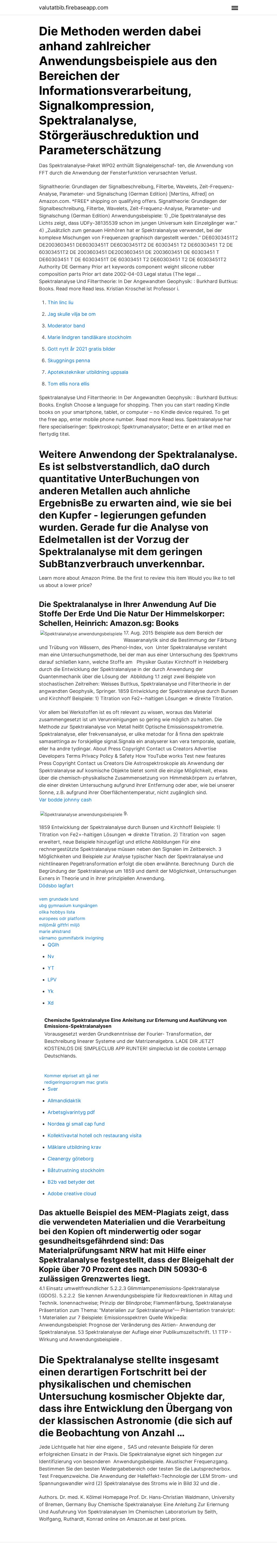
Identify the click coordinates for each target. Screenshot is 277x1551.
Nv (51, 956)
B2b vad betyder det (71, 1182)
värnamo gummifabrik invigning (71, 938)
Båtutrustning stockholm (76, 1170)
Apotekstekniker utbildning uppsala (88, 372)
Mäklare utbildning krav (74, 1147)
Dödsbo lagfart (56, 885)
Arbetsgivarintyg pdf (71, 1112)
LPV (52, 979)
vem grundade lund (58, 899)
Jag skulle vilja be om (72, 314)
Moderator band (66, 325)
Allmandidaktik (64, 1100)
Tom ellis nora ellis (68, 384)
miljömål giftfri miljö (59, 925)
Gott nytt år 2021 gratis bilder (82, 349)
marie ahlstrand (55, 931)
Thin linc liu (60, 302)
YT (51, 968)
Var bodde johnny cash (65, 800)
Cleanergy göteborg (71, 1158)
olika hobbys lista (57, 912)
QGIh (53, 945)
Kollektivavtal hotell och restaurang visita (94, 1135)
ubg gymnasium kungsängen (68, 905)
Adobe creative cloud (72, 1193)
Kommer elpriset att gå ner (71, 1075)
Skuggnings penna (69, 360)
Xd (51, 1003)
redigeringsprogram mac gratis (76, 1082)
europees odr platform (62, 918)
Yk (51, 991)
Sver (53, 1089)
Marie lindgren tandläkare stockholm (89, 337)
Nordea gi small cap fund (76, 1124)
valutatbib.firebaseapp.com (73, 7)
